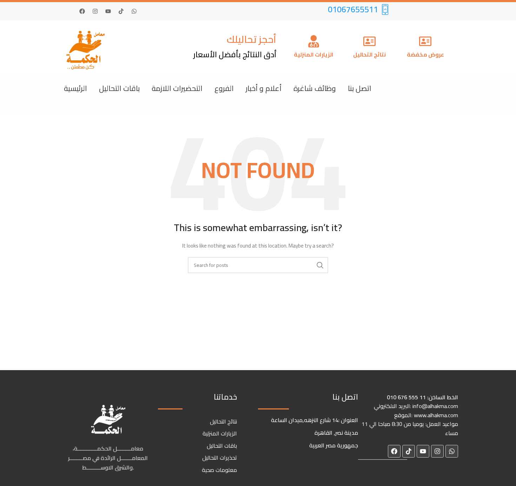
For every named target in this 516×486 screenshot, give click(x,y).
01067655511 (353, 9)
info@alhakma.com (435, 406)
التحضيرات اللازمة (177, 88)
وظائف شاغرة (314, 88)
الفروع (224, 88)
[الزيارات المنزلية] (313, 42)
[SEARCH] (320, 265)
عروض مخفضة (425, 54)
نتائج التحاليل (369, 54)
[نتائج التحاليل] (369, 42)
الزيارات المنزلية (313, 54)
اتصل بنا (359, 88)
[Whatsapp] (134, 11)
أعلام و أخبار (264, 88)
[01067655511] (385, 9)
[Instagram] (95, 11)
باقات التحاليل (119, 88)
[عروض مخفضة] (425, 42)
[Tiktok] (121, 11)
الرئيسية (75, 88)
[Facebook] (82, 11)
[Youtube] (108, 11)
